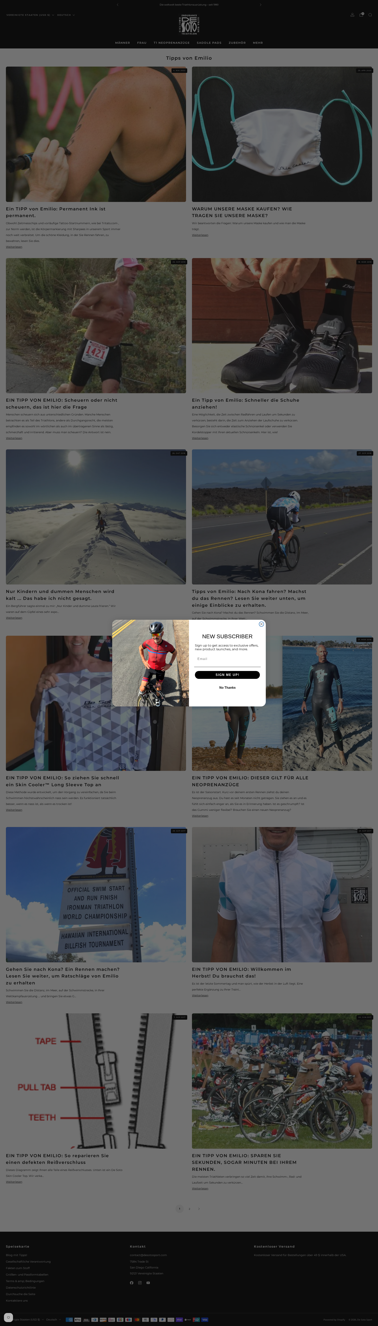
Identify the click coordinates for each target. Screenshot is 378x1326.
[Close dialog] (261, 624)
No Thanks (227, 687)
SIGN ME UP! (227, 674)
